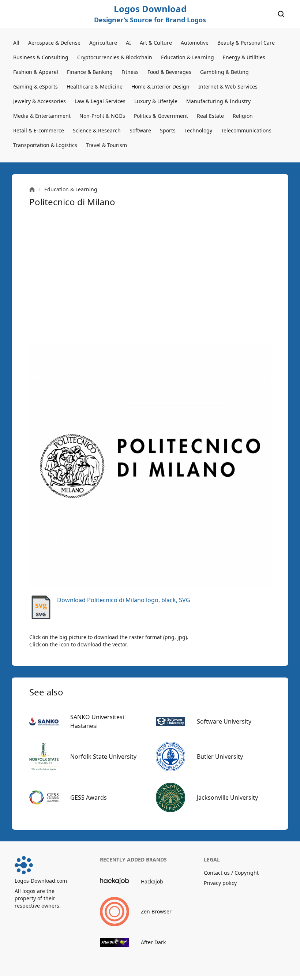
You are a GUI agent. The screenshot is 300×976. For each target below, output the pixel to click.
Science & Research (97, 130)
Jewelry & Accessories (39, 101)
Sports (168, 130)
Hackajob (152, 881)
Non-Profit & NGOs (102, 115)
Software (140, 130)
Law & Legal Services (100, 101)
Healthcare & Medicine (95, 86)
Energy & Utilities (244, 57)
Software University (224, 721)
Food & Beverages (169, 71)
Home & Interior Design (160, 86)
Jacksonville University (227, 797)
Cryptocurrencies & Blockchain (114, 57)
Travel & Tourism (106, 145)
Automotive (195, 42)
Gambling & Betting (224, 71)
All (16, 42)
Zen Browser (156, 911)
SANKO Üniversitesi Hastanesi (97, 721)
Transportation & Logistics (45, 145)
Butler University (220, 756)
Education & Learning (187, 57)
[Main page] (32, 189)
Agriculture (103, 42)
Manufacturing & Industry (218, 101)
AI (128, 42)
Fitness (130, 71)
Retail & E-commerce (38, 130)
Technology (198, 130)
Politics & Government (161, 115)
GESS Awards (88, 797)
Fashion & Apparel (35, 71)
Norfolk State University (103, 756)
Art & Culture (156, 42)
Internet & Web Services (228, 86)
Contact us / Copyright (231, 872)
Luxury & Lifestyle (155, 101)
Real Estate (210, 115)
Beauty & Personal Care (246, 42)
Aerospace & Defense (54, 42)
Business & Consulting (40, 57)
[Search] (281, 14)
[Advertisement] (150, 276)
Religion (243, 115)
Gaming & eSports (35, 86)
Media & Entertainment (42, 115)
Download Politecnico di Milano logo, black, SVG (123, 600)
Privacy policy (220, 882)
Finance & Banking (90, 71)
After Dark (153, 942)
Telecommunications (246, 130)
